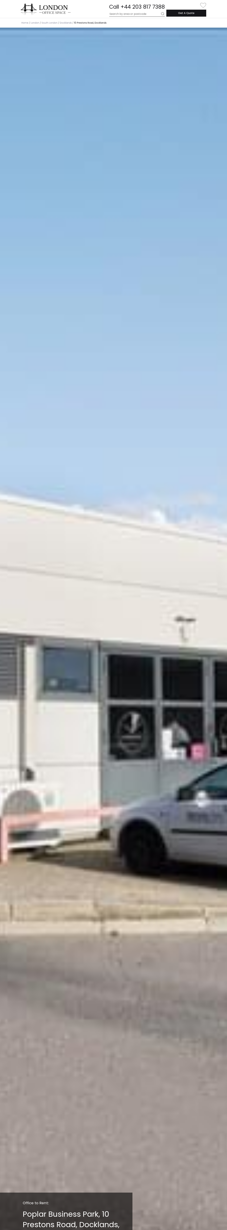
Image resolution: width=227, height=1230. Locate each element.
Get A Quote (186, 13)
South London (49, 22)
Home (24, 22)
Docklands (66, 22)
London (35, 22)
